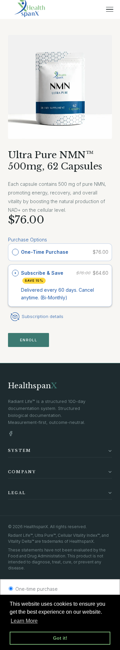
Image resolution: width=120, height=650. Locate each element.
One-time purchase (36, 589)
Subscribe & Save (43, 276)
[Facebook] (10, 433)
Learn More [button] (24, 621)
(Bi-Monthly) (53, 297)
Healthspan (32, 385)
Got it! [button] (60, 638)
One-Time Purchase (44, 252)
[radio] (15, 252)
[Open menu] (109, 9)
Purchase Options (27, 239)
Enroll (28, 340)
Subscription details (42, 316)
